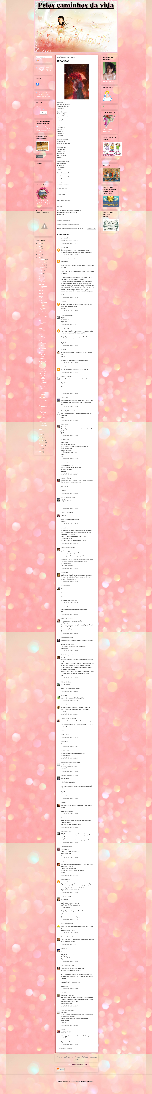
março (41, 440)
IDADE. (41, 290)
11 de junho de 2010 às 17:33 (69, 345)
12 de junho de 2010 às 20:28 (69, 919)
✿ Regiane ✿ (65, 618)
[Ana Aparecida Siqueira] (37, 85)
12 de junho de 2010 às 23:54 (69, 989)
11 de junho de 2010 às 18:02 (69, 372)
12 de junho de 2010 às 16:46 (69, 842)
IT (61, 1029)
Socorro (63, 818)
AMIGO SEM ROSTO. (42, 336)
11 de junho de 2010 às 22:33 (69, 508)
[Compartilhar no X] (91, 229)
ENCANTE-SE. (43, 362)
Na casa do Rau (65, 796)
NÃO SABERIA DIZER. (43, 392)
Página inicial (77, 1058)
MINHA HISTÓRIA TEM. (43, 412)
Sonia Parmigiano (66, 966)
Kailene (63, 424)
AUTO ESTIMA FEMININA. (43, 424)
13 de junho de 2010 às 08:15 (69, 1025)
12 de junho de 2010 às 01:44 (69, 633)
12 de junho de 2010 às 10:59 (69, 737)
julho (41, 273)
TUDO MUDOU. (42, 297)
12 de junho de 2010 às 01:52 (69, 651)
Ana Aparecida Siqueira (41, 81)
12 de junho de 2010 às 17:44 (69, 875)
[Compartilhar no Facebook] (93, 229)
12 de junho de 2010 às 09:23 (69, 691)
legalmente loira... (66, 547)
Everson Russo (65, 705)
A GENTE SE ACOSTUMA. (42, 343)
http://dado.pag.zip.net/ (63, 220)
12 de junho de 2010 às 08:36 (69, 678)
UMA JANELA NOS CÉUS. (42, 323)
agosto (41, 270)
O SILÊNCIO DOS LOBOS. (42, 368)
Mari (62, 948)
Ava (62, 802)
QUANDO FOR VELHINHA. (43, 399)
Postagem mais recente (65, 1057)
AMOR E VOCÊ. (42, 387)
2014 (39, 246)
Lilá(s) (62, 397)
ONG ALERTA (65, 923)
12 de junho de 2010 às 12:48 (69, 758)
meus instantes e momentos (68, 762)
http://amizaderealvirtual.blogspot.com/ (68, 224)
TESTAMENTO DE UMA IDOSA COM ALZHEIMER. (43, 379)
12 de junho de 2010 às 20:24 (69, 892)
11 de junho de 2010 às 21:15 (69, 474)
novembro (42, 262)
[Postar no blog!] (90, 229)
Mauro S (63, 367)
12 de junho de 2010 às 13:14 (69, 771)
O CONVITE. (43, 316)
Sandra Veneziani (66, 655)
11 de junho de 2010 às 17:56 (69, 363)
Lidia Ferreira (65, 847)
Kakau (63, 741)
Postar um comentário (65, 1048)
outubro (41, 265)
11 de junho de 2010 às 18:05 (69, 393)
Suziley (63, 572)
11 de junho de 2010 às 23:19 (69, 582)
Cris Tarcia (64, 682)
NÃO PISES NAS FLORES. (43, 310)
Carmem (63, 879)
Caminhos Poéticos (66, 937)
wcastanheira (64, 831)
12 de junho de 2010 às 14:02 (69, 798)
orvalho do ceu (65, 862)
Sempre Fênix (65, 315)
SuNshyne (64, 586)
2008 (39, 452)
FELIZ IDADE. (42, 430)
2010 (39, 257)
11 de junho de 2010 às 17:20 (69, 255)
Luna (62, 302)
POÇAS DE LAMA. (42, 349)
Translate (42, 61)
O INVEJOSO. (43, 406)
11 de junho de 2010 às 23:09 (69, 568)
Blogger (91, 1081)
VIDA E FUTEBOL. (42, 330)
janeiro (41, 445)
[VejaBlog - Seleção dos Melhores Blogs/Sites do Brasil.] (43, 69)
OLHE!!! (42, 359)
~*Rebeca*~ (64, 376)
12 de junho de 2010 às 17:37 (69, 858)
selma (62, 528)
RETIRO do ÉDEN (66, 497)
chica (62, 695)
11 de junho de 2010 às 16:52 (69, 243)
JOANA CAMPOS (66, 718)
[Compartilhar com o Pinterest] (95, 229)
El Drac (63, 247)
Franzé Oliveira (65, 637)
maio (41, 434)
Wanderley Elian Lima (67, 411)
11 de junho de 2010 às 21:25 (69, 493)
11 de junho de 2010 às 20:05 (69, 435)
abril (40, 437)
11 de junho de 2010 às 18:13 (69, 407)
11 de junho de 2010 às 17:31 (69, 324)
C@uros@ (64, 478)
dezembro (42, 259)
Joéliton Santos (65, 513)
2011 (39, 254)
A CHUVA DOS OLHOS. (42, 280)
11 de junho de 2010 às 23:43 (69, 603)
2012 (39, 252)
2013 (39, 249)
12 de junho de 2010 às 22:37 (69, 944)
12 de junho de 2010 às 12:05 (69, 747)
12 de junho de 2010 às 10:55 (69, 714)
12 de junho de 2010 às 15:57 (69, 814)
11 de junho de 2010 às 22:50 (69, 543)
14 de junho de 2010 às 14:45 (69, 1044)
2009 (39, 449)
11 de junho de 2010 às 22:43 (69, 524)
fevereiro (42, 443)
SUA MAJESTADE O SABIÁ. (43, 302)
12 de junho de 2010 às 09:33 (69, 701)
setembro (42, 268)
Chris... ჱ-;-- (64, 896)
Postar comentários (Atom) (79, 1065)
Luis (62, 993)
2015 (39, 243)
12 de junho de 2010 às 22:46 (69, 961)
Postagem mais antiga (89, 1057)
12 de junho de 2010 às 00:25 (69, 614)
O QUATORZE (65, 1010)
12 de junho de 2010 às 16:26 (69, 827)
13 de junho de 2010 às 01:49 (69, 1006)
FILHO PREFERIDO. (43, 286)
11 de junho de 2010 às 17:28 (69, 311)
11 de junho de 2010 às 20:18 (69, 459)
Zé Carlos (63, 328)
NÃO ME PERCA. (42, 418)
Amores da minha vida (67, 259)
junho (41, 276)
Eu (62, 350)
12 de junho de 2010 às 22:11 (69, 933)
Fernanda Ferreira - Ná (68, 775)
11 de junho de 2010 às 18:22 (69, 420)
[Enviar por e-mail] (88, 229)
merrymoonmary (75, 1081)
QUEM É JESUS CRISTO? (42, 354)
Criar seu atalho (39, 87)
